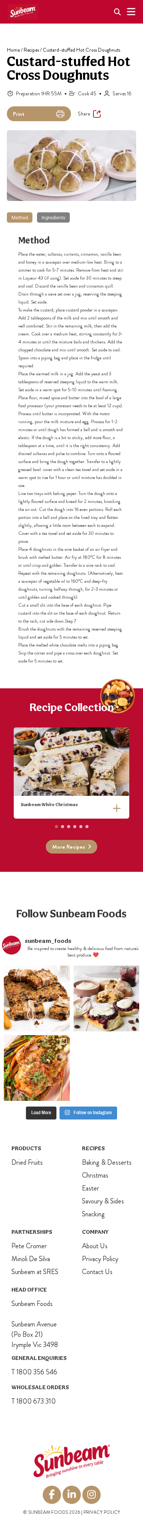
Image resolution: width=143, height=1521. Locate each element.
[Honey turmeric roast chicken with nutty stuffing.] (37, 1068)
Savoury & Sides (103, 1201)
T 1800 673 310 (33, 1401)
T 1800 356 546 (34, 1372)
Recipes (31, 50)
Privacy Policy (100, 1259)
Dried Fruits (27, 1162)
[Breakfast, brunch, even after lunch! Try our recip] (37, 998)
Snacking (93, 1214)
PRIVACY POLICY (102, 1512)
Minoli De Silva (30, 1259)
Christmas (95, 1175)
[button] (56, 826)
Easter (90, 1188)
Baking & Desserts (107, 1162)
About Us (95, 1246)
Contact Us (97, 1272)
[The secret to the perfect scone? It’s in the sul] (107, 998)
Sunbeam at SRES (34, 1272)
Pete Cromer (29, 1246)
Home (13, 50)
